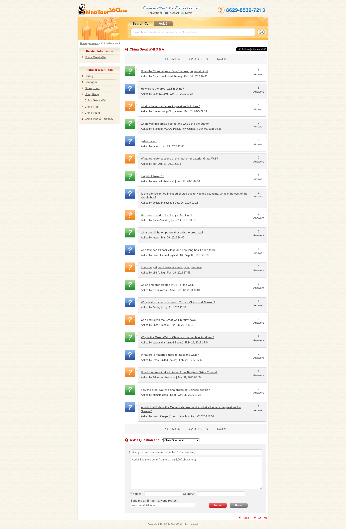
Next (220, 59)
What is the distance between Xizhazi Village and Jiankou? (178, 302)
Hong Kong (92, 94)
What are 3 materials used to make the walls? (170, 354)
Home (83, 43)
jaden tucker (149, 141)
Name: (136, 493)
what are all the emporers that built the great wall (172, 232)
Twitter (188, 13)
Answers (94, 43)
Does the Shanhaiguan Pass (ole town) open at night (174, 71)
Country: (188, 493)
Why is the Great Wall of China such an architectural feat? (177, 337)
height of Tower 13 (152, 176)
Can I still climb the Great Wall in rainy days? (169, 319)
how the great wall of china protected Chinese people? (175, 389)
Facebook (174, 13)
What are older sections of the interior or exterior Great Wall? (179, 158)
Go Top (262, 517)
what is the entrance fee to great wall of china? (170, 106)
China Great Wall (95, 57)
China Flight (92, 112)
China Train (92, 106)
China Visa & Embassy (99, 118)
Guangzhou (92, 88)
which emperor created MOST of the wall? (167, 284)
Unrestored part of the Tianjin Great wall (166, 215)
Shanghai (91, 82)
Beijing (89, 76)
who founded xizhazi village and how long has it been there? (179, 249)
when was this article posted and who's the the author (175, 123)
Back (246, 517)
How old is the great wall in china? (162, 88)
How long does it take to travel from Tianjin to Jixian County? (179, 372)
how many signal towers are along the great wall (171, 267)
